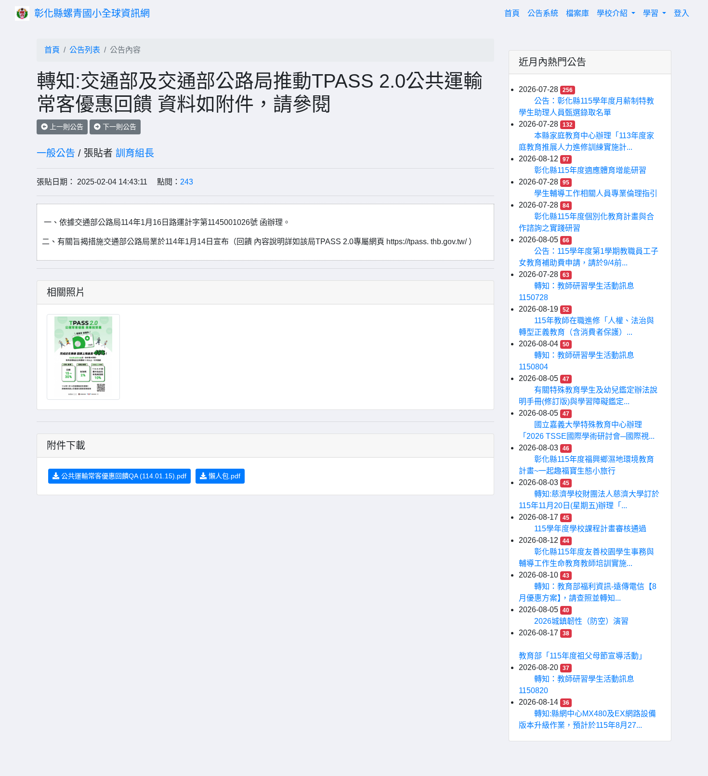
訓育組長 (135, 153)
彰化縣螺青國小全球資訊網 (92, 13)
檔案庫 (577, 13)
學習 (651, 13)
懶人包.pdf (223, 476)
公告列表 (84, 50)
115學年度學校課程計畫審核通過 (590, 529)
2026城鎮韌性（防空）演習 (581, 621)
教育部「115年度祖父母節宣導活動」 (582, 656)
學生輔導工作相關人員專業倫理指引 (595, 193)
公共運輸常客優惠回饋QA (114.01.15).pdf (122, 476)
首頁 (514, 13)
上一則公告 (65, 127)
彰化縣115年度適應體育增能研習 (590, 170)
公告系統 (542, 13)
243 (186, 182)
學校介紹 (613, 13)
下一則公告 (118, 127)
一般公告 (56, 153)
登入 (681, 13)
